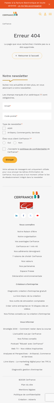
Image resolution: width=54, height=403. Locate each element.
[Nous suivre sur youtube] (37, 215)
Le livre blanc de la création (27, 296)
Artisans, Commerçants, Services (24, 132)
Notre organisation (27, 236)
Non (20, 142)
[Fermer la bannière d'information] (49, 4)
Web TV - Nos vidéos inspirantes (27, 348)
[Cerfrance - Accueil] (10, 14)
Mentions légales (27, 389)
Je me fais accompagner (30, 6)
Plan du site (27, 384)
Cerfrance (7, 24)
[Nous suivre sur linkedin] (16, 215)
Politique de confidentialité (27, 394)
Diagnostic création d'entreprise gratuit (27, 291)
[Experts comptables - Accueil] (27, 205)
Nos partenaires (27, 266)
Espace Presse (27, 271)
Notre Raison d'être (27, 231)
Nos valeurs (27, 261)
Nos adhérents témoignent (27, 251)
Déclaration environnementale (27, 276)
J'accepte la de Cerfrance (29, 150)
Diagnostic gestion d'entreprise (27, 369)
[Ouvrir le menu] (50, 14)
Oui (9, 142)
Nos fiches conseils (27, 339)
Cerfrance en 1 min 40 (27, 246)
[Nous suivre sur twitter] (30, 215)
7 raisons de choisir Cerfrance (27, 256)
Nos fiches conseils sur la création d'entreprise (27, 314)
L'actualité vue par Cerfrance (27, 334)
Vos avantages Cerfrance (27, 241)
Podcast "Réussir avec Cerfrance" (27, 343)
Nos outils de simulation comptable (27, 301)
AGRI (10, 128)
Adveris (32, 399)
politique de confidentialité (33, 149)
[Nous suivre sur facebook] (23, 215)
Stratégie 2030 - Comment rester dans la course (27, 329)
